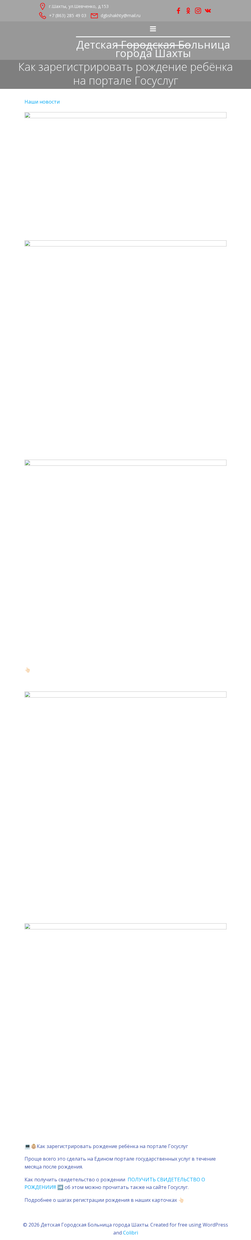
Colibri (130, 1232)
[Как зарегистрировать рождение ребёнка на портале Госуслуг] (125, 172)
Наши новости (42, 101)
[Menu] (153, 29)
